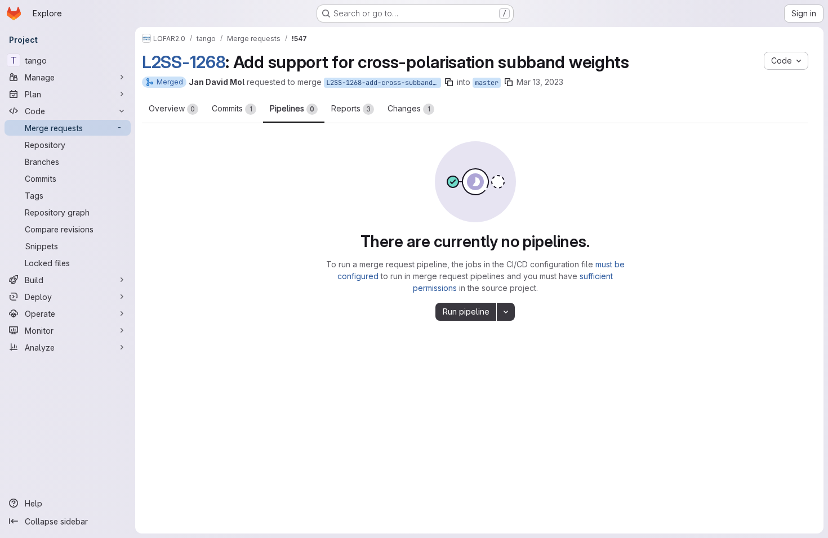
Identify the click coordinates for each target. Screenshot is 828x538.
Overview (172, 108)
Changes (409, 108)
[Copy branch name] (449, 82)
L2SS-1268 (183, 62)
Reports (351, 108)
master (486, 82)
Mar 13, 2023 (540, 82)
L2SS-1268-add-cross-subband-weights (383, 82)
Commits (232, 108)
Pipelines (292, 108)
